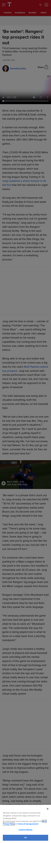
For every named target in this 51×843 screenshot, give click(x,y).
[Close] (47, 809)
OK (25, 837)
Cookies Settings (25, 830)
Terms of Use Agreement (28, 824)
